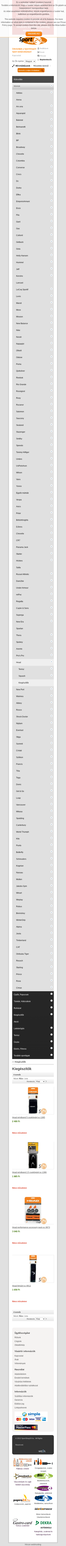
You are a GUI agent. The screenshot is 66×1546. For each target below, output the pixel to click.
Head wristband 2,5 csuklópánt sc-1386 (29, 1172)
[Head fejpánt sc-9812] (33, 1269)
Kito (18, 839)
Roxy (18, 398)
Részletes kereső (41, 66)
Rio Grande (21, 384)
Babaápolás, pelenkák (43, 1493)
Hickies (19, 561)
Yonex (19, 486)
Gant (18, 222)
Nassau (19, 872)
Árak (17, 1359)
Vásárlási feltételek (23, 1382)
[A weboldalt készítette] (43, 1451)
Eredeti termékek (22, 1378)
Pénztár (43, 56)
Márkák (17, 86)
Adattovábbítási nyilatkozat (26, 1385)
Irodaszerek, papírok (22, 1504)
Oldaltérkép (20, 1345)
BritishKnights (22, 520)
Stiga (18, 737)
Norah (19, 337)
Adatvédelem (20, 1374)
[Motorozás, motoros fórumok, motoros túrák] (43, 1509)
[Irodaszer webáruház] (22, 1499)
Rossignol (20, 391)
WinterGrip (20, 920)
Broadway (20, 147)
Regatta (19, 601)
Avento (19, 649)
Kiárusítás (18, 79)
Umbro (19, 459)
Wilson (19, 472)
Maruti (19, 303)
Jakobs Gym (21, 886)
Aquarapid (20, 113)
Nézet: (16, 1079)
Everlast (19, 730)
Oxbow (19, 357)
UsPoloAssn (21, 466)
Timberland (21, 940)
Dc (17, 181)
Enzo (18, 208)
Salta (18, 567)
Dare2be (20, 581)
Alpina (19, 927)
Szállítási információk (24, 1396)
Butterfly (19, 852)
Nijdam (19, 723)
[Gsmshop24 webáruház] (43, 1498)
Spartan (19, 628)
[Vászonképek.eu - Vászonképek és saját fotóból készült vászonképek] (22, 1476)
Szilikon (19, 757)
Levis (18, 296)
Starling (19, 967)
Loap (18, 798)
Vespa (19, 500)
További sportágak (22, 1056)
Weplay (19, 900)
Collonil (19, 235)
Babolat (19, 120)
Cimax (19, 988)
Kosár (42, 52)
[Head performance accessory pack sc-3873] (33, 1210)
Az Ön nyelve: (18, 61)
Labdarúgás (19, 1028)
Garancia (19, 1400)
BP (17, 140)
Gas (18, 228)
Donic (18, 784)
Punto (18, 845)
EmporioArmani (23, 201)
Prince (19, 974)
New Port (20, 689)
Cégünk (18, 1341)
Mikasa (19, 811)
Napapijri (20, 344)
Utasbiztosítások (43, 1517)
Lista (26, 1079)
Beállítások (44, 48)
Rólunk (18, 1337)
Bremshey (20, 913)
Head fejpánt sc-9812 (21, 1286)
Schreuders (21, 859)
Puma (18, 364)
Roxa (18, 981)
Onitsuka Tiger (22, 954)
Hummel (20, 262)
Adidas (19, 93)
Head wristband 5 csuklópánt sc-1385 (28, 1117)
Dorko (18, 188)
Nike (18, 330)
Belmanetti (20, 127)
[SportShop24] (33, 40)
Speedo (19, 445)
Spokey (19, 642)
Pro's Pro (20, 656)
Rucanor (20, 405)
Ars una (19, 106)
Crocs (18, 174)
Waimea (19, 696)
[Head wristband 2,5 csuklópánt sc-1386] (33, 1155)
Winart (19, 893)
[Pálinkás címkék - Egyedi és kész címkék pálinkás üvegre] (22, 1462)
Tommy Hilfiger (22, 452)
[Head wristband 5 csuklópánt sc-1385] (33, 1100)
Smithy (19, 439)
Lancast (19, 283)
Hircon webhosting (33, 1544)
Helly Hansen (22, 256)
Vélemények (20, 1363)
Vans (18, 479)
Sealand (20, 425)
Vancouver (20, 805)
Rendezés (31, 1081)
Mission (19, 317)
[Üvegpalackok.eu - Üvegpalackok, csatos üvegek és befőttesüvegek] (43, 1462)
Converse (20, 167)
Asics (18, 506)
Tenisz (21, 669)
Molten (19, 879)
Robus (19, 906)
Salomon (20, 411)
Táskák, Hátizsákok (22, 1001)
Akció (16, 1022)
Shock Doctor (22, 717)
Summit (19, 744)
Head (18, 662)
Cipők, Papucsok (21, 994)
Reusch (19, 961)
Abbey (19, 703)
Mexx (18, 310)
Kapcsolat (16, 55)
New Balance (22, 323)
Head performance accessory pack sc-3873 (31, 1227)
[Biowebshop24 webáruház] (43, 1476)
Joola (18, 933)
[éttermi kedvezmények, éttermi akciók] (22, 1521)
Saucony (20, 418)
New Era (20, 622)
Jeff (17, 269)
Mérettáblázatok (23, 66)
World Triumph (22, 832)
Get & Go (20, 791)
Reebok (19, 378)
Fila (17, 215)
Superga (20, 615)
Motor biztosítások (43, 1514)
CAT (18, 947)
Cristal (19, 750)
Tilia (18, 771)
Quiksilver (20, 371)
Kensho (19, 276)
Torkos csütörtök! (22, 1526)
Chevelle (20, 154)
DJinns (19, 527)
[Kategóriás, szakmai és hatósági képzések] (43, 1524)
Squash (22, 676)
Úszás (16, 1042)
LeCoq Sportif (22, 289)
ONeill (19, 350)
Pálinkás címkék (22, 1469)
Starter (19, 554)
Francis (19, 764)
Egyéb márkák (22, 493)
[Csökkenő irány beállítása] (46, 1081)
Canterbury (21, 825)
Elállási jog (19, 1404)
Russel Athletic (22, 574)
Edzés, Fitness (20, 1049)
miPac (19, 595)
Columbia (20, 161)
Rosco (19, 710)
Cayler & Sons (22, 608)
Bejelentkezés (46, 60)
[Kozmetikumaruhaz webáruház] (43, 1488)
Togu (18, 778)
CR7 (18, 540)
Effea (18, 195)
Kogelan (20, 866)
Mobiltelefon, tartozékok (43, 1503)
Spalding (20, 818)
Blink (18, 134)
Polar (18, 513)
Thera (18, 635)
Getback (19, 242)
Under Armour (22, 588)
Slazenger (20, 432)
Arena (18, 100)
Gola (18, 249)
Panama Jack (22, 547)
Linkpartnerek (21, 1408)
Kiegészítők (24, 683)
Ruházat (17, 1008)
